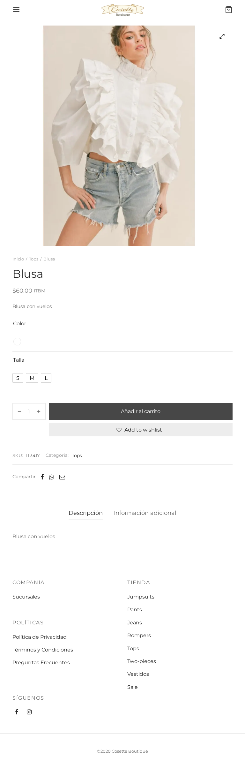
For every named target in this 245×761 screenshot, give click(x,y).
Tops (33, 258)
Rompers (139, 635)
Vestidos (138, 674)
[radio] (17, 341)
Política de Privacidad (39, 637)
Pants (134, 610)
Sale (132, 687)
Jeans (134, 623)
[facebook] (16, 712)
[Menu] (16, 9)
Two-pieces (141, 661)
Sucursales (26, 597)
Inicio (18, 258)
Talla (18, 360)
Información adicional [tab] (145, 512)
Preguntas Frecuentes (41, 662)
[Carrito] (229, 9)
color (19, 323)
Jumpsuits (140, 597)
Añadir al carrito (140, 412)
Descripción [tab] (86, 512)
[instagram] (29, 712)
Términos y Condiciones (42, 650)
